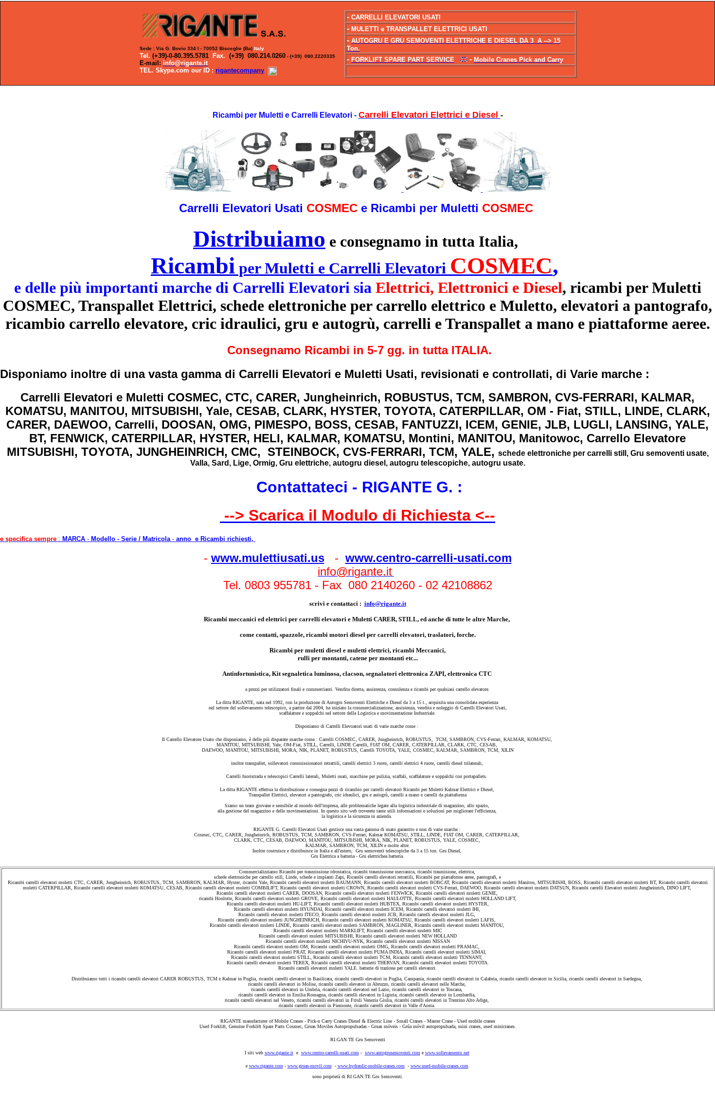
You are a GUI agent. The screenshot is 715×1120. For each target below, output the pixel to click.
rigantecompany (239, 70)
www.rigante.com (266, 1065)
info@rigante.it (385, 603)
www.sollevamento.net (447, 1052)
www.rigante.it (279, 1052)
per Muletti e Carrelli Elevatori (352, 268)
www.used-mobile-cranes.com (439, 1065)
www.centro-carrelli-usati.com (428, 557)
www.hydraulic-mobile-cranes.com (371, 1065)
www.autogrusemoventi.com (392, 1052)
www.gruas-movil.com (309, 1065)
